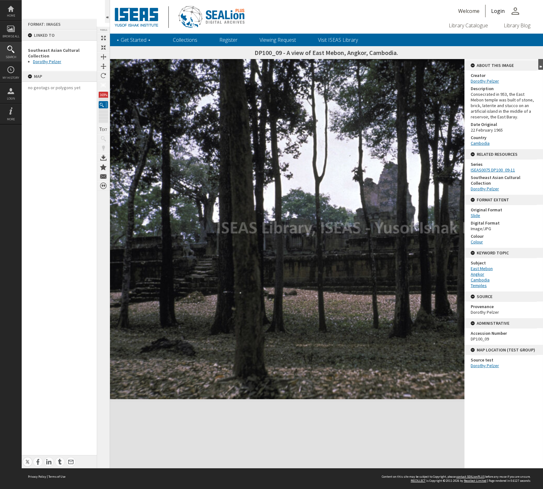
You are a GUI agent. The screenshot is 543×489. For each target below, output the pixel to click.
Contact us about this (103, 176)
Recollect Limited (475, 481)
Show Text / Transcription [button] (103, 129)
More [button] (11, 119)
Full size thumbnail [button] (103, 38)
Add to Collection (103, 167)
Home (11, 16)
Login (11, 98)
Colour (477, 242)
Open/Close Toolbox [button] (107, 11)
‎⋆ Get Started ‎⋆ (133, 40)
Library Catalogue (468, 25)
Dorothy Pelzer (47, 61)
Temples (479, 285)
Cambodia (480, 143)
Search (11, 57)
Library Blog (517, 25)
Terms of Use (56, 477)
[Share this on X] (27, 458)
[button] (103, 104)
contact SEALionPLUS (470, 477)
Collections (185, 40)
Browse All (11, 36)
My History (11, 78)
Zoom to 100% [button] (103, 85)
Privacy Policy (37, 477)
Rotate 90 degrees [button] (103, 75)
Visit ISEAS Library (338, 40)
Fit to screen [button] (103, 47)
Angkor (477, 274)
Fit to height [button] (103, 66)
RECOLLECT (418, 481)
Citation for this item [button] (103, 186)
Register (228, 40)
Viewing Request (278, 40)
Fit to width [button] (103, 57)
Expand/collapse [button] (540, 64)
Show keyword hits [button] (103, 139)
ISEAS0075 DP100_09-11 (493, 170)
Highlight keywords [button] (103, 148)
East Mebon (482, 268)
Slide (475, 215)
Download (103, 157)
